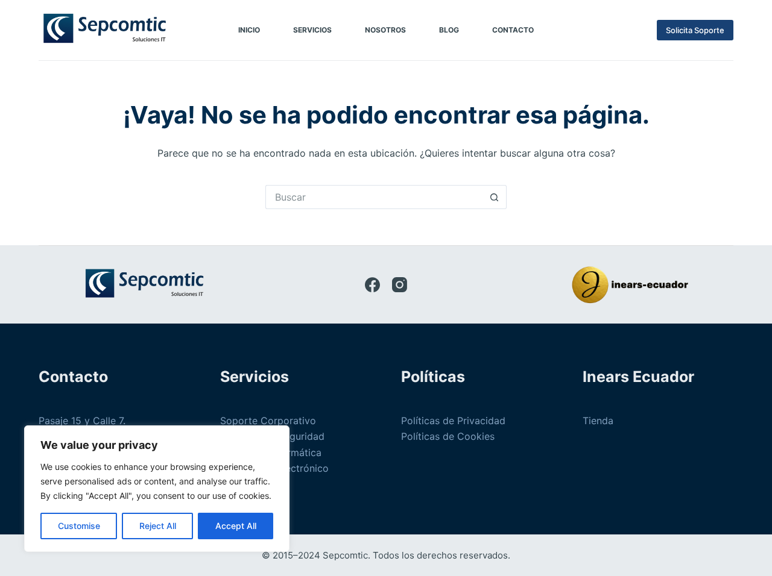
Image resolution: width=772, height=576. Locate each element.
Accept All (235, 526)
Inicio (249, 29)
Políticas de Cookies (448, 436)
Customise (79, 526)
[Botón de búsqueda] (494, 197)
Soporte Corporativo (268, 421)
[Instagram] (399, 284)
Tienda (598, 421)
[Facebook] (372, 284)
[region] (157, 488)
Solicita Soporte (695, 30)
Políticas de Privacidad (453, 421)
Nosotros (385, 29)
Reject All (157, 526)
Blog (449, 29)
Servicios (312, 29)
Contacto (513, 29)
